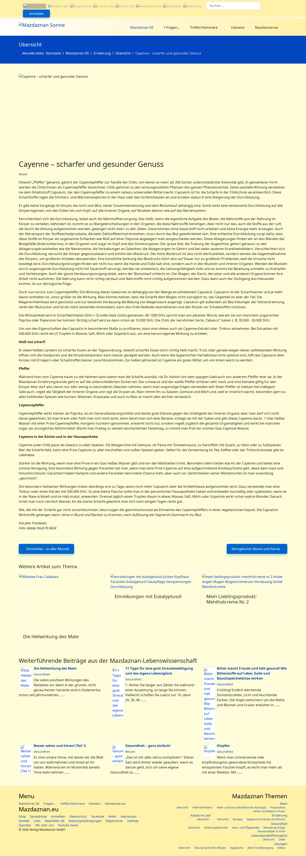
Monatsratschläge (274, 827)
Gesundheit (42, 674)
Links (37, 821)
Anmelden (36, 13)
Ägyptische (236, 848)
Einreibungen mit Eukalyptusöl (148, 596)
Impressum (129, 816)
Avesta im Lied (200, 815)
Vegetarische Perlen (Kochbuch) (266, 819)
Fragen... (172, 27)
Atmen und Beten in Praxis (269, 811)
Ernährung (279, 815)
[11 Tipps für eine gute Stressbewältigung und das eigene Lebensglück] (118, 692)
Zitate (282, 839)
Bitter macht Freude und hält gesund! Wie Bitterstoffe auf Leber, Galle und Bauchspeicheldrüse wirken (252, 673)
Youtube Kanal (68, 825)
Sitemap (133, 821)
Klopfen (223, 745)
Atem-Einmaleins (202, 807)
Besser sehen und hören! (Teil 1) (60, 745)
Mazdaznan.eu (266, 27)
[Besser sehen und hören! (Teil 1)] (26, 759)
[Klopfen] (209, 751)
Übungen (280, 844)
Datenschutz (78, 816)
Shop (22, 816)
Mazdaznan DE (142, 27)
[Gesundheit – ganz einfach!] (118, 754)
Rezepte (238, 819)
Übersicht (182, 807)
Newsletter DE (55, 821)
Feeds (112, 816)
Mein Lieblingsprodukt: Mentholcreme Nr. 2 (231, 599)
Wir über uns (44, 825)
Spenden (25, 825)
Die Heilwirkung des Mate (51, 636)
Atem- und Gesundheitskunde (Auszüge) (241, 807)
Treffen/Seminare (204, 27)
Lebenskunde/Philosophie (269, 836)
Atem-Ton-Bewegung (260, 848)
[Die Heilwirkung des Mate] (26, 678)
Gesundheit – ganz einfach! (147, 745)
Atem (283, 804)
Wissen (23, 174)
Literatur (237, 27)
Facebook (97, 816)
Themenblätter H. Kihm (271, 831)
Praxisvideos (277, 807)
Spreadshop (38, 816)
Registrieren (114, 821)
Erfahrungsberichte (216, 827)
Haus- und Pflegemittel (245, 827)
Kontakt (24, 821)
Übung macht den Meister (210, 848)
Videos (281, 848)
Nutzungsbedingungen (85, 821)
